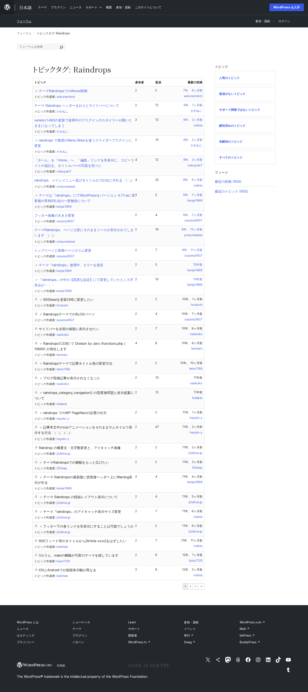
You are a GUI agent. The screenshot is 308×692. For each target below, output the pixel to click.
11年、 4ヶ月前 (192, 476)
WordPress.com (252, 622)
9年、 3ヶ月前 (192, 159)
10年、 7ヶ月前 (192, 313)
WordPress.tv (139, 642)
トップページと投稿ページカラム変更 (62, 250)
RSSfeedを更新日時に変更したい (68, 299)
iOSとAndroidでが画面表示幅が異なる (67, 570)
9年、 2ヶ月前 (192, 119)
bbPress (247, 635)
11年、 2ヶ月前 (192, 426)
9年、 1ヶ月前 (193, 105)
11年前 (198, 377)
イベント (190, 628)
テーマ (76, 628)
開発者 (132, 635)
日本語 (61, 665)
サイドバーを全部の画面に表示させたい (69, 329)
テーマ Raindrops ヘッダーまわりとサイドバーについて (76, 105)
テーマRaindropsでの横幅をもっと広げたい (76, 462)
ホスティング (25, 635)
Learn (132, 622)
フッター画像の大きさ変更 (54, 215)
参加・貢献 (191, 622)
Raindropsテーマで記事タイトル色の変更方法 (77, 363)
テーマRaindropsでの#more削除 (63, 91)
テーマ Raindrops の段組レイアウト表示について (80, 497)
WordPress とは (28, 622)
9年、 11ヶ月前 (192, 250)
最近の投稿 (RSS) (228, 181)
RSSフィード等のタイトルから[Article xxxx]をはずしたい (82, 541)
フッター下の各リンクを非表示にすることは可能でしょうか (88, 526)
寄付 (188, 635)
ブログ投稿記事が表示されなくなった (71, 378)
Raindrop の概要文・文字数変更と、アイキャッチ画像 (80, 448)
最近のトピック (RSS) (231, 191)
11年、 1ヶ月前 (192, 412)
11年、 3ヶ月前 (192, 462)
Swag (189, 642)
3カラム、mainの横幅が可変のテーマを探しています (78, 555)
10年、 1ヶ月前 (192, 299)
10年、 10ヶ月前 (191, 363)
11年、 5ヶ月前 (192, 496)
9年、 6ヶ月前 (192, 179)
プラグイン (79, 635)
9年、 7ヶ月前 (192, 195)
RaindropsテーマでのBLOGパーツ (69, 314)
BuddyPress (250, 642)
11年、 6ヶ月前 (192, 511)
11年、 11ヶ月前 (191, 540)
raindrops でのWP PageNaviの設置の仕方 (75, 413)
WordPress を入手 (286, 7)
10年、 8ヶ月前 (192, 328)
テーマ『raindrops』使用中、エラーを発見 (71, 265)
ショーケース (81, 622)
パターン (78, 642)
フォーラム (24, 21)
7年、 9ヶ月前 (192, 90)
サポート (134, 628)
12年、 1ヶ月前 (192, 555)
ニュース (22, 628)
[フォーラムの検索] (61, 46)
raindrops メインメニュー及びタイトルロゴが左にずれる (78, 180)
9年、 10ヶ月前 (192, 229)
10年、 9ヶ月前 (192, 343)
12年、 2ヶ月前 (192, 569)
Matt (245, 628)
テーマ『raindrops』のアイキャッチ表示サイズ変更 (82, 511)
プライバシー (25, 642)
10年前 (197, 264)
